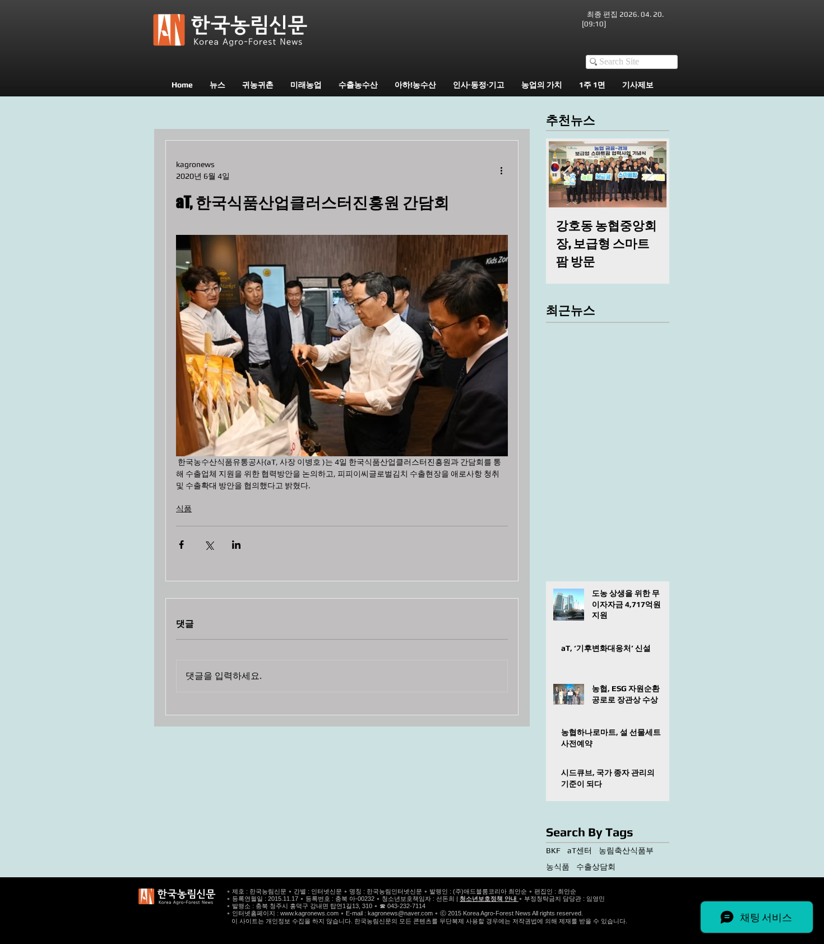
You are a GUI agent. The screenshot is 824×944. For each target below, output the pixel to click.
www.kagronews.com (309, 913)
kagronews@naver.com (400, 913)
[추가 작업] (501, 170)
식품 (184, 508)
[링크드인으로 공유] (236, 544)
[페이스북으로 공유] (181, 544)
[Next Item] (649, 174)
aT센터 (579, 850)
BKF (553, 850)
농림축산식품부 (626, 850)
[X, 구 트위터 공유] (208, 544)
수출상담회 (595, 866)
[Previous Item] (567, 174)
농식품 (558, 866)
